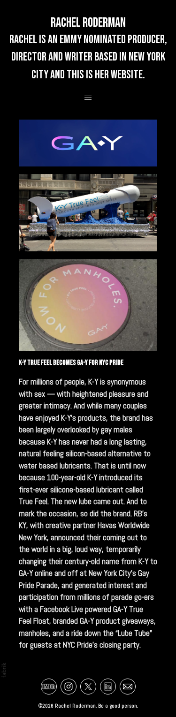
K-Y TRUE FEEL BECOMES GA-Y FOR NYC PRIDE (71, 362)
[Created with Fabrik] (4, 670)
